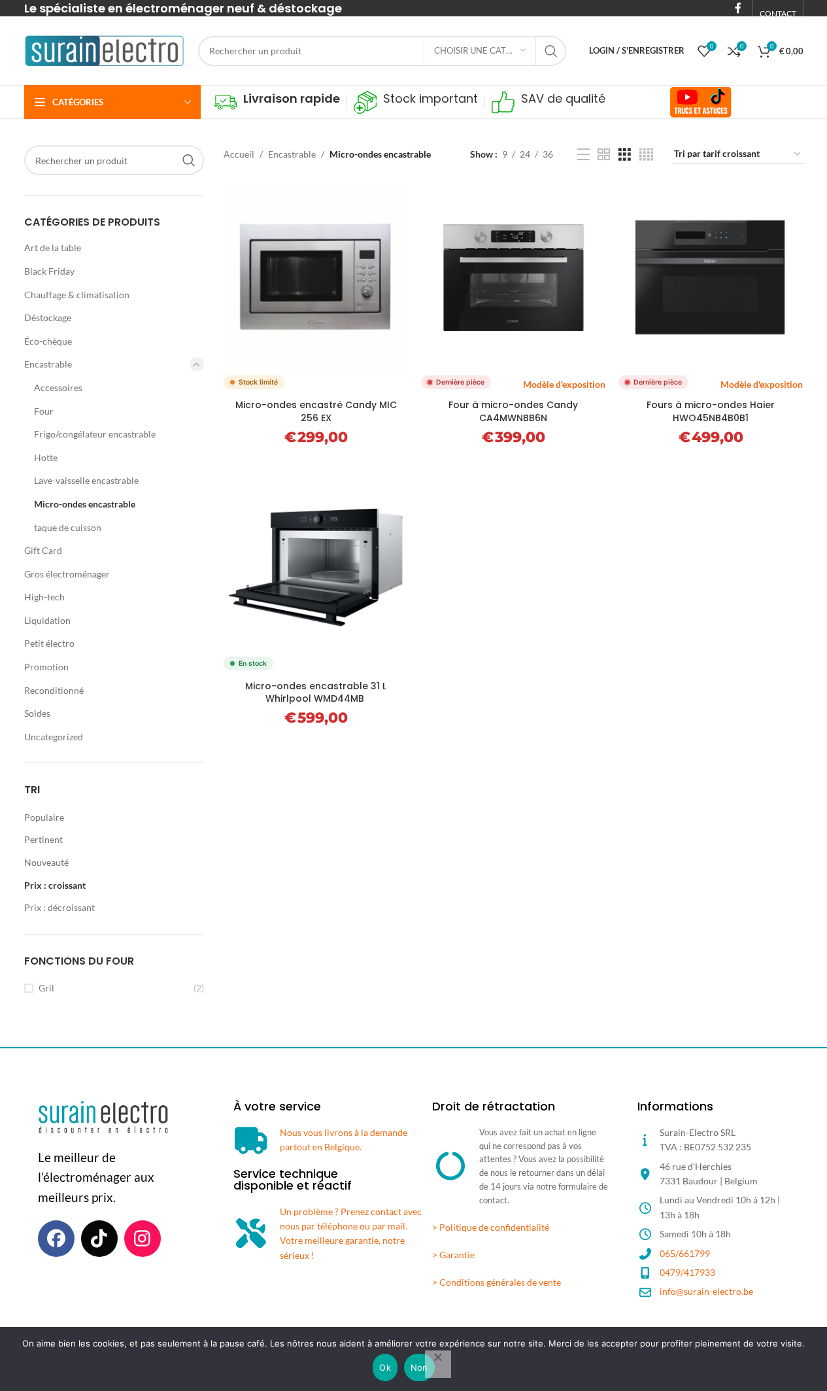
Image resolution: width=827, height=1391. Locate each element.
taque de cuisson (67, 527)
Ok (385, 1367)
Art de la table (52, 247)
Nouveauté (46, 862)
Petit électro (49, 643)
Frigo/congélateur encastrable (95, 433)
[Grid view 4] (646, 154)
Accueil (239, 154)
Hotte (46, 457)
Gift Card (43, 550)
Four (44, 411)
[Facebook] (56, 1238)
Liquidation (47, 620)
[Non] (438, 1364)
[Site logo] (104, 49)
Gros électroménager (67, 573)
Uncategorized (53, 736)
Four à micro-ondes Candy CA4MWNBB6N (513, 411)
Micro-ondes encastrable (84, 503)
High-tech (44, 596)
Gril (46, 987)
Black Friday (49, 271)
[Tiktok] (99, 1238)
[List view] (583, 154)
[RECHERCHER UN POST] (551, 51)
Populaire (44, 817)
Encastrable (48, 363)
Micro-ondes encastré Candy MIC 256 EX (316, 411)
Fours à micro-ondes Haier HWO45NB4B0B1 (711, 411)
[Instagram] (142, 1238)
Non (419, 1367)
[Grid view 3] (624, 154)
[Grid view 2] (604, 154)
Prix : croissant (55, 885)
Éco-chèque (48, 341)
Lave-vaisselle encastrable (86, 480)
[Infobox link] (277, 102)
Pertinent (43, 839)
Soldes (37, 713)
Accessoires (58, 387)
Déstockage (47, 317)
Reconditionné (54, 690)
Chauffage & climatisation (76, 294)
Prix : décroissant (59, 907)
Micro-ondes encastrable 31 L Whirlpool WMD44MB (315, 692)
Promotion (46, 666)
